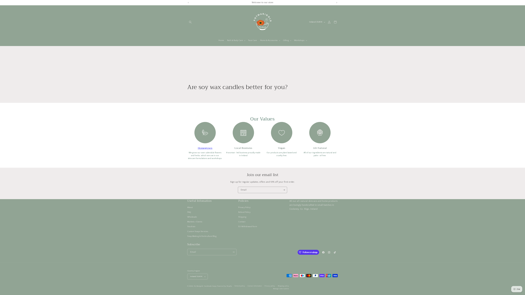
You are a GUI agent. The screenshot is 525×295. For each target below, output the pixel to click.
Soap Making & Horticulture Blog (202, 236)
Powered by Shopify (224, 286)
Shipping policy (283, 286)
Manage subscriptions (281, 289)
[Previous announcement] (188, 2)
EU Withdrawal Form (247, 226)
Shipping (242, 217)
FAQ (189, 212)
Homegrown (205, 148)
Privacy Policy (244, 207)
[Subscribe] (284, 190)
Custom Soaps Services (197, 231)
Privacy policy (270, 286)
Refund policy (240, 286)
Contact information (255, 286)
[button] (190, 22)
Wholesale (192, 217)
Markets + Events (194, 222)
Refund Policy (244, 212)
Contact (241, 222)
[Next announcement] (337, 2)
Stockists (191, 226)
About (190, 207)
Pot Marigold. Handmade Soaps (205, 286)
